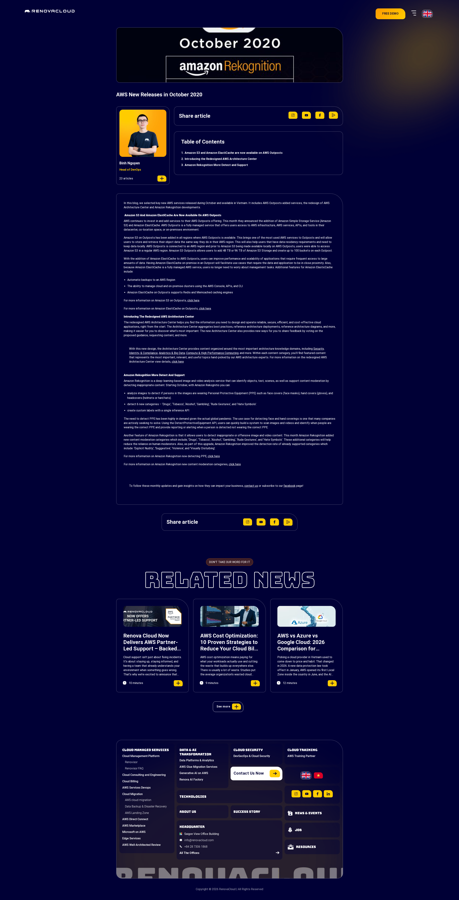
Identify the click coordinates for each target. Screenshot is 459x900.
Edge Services (131, 838)
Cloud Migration (132, 794)
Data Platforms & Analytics (196, 760)
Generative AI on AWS (193, 773)
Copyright (202, 889)
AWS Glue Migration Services (198, 766)
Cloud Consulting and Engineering (144, 775)
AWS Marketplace (133, 825)
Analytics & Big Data (172, 353)
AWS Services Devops (136, 787)
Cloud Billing (130, 781)
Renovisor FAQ (134, 768)
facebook (289, 486)
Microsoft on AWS (134, 832)
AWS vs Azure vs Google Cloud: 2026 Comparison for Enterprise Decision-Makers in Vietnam (302, 642)
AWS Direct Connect (135, 819)
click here (193, 300)
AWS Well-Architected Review (141, 845)
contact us (251, 486)
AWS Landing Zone (137, 813)
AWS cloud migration (138, 800)
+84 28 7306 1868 (195, 846)
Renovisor (131, 762)
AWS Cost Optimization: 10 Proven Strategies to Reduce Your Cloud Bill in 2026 (229, 642)
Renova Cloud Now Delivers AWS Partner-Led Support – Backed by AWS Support (150, 642)
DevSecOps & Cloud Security (251, 756)
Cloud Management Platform (141, 756)
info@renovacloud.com (199, 840)
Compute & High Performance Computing (212, 353)
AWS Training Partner (301, 756)
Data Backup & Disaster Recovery (146, 806)
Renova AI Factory (191, 779)
